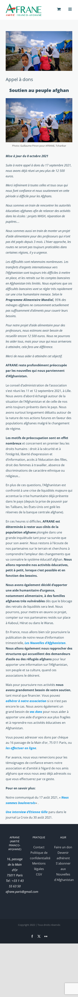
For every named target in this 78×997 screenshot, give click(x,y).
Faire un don (63, 847)
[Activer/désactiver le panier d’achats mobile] (59, 9)
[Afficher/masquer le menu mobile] (70, 9)
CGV (39, 874)
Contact (38, 847)
